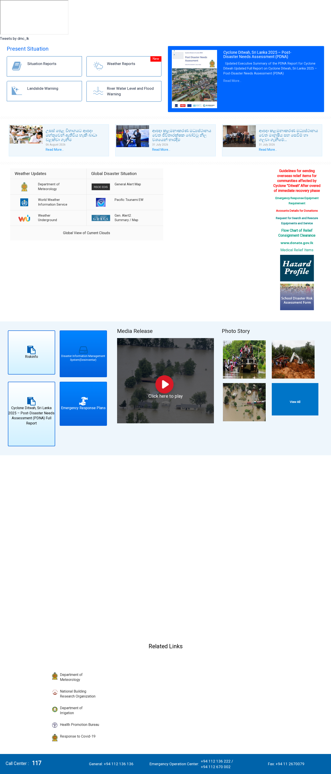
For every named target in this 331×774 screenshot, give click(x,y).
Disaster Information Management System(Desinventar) (83, 357)
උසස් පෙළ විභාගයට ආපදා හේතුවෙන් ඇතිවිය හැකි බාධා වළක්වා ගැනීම (71, 135)
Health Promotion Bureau (79, 724)
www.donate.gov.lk (297, 242)
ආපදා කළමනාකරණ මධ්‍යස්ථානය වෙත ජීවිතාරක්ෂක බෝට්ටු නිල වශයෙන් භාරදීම (181, 135)
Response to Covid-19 (77, 736)
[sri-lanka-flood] (244, 402)
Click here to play (165, 396)
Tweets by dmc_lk (14, 38)
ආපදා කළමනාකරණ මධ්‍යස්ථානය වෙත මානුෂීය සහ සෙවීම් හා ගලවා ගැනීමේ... (288, 135)
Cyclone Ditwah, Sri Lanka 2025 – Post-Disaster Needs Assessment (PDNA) (257, 54)
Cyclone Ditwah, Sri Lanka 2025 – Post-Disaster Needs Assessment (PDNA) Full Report (31, 416)
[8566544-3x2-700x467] (244, 359)
